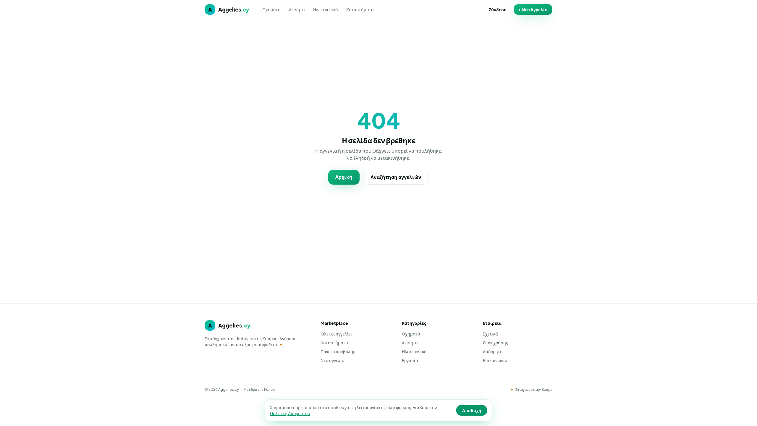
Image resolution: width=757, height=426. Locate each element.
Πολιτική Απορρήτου (290, 413)
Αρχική (343, 177)
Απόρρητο (492, 351)
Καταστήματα (360, 9)
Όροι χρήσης (495, 342)
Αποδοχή (471, 410)
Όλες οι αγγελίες (336, 333)
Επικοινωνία (495, 360)
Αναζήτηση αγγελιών (396, 177)
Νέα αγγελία (332, 360)
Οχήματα (271, 9)
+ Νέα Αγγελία (533, 9)
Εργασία (410, 360)
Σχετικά (490, 333)
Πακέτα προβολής (338, 351)
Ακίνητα (297, 9)
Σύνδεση (498, 9)
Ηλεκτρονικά (325, 9)
